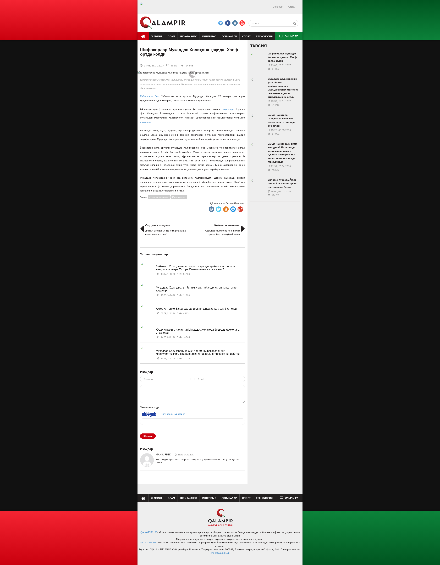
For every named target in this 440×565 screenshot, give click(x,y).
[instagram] (235, 23)
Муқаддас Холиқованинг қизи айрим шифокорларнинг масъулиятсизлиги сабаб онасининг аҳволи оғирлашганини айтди (198, 352)
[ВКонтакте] (211, 208)
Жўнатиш (148, 436)
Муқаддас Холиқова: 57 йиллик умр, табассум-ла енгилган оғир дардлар (196, 288)
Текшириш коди (149, 407)
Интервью (209, 36)
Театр (173, 65)
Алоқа (291, 6)
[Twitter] (218, 208)
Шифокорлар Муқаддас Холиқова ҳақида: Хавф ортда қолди (282, 57)
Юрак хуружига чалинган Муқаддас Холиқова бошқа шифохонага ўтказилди (197, 331)
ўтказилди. (146, 122)
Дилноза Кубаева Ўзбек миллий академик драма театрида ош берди (282, 183)
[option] (192, 72)
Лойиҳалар (229, 36)
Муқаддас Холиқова (158, 197)
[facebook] (220, 23)
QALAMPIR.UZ (148, 532)
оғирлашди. (228, 109)
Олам (171, 36)
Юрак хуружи (178, 197)
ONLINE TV (291, 36)
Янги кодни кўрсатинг (173, 413)
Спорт (246, 36)
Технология (264, 36)
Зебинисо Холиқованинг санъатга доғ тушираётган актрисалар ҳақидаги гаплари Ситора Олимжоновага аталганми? (196, 267)
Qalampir (278, 6)
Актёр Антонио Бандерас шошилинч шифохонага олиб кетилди (196, 308)
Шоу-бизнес (188, 36)
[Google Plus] (240, 208)
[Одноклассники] (225, 208)
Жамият (156, 36)
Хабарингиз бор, (150, 96)
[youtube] (242, 23)
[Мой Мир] (232, 208)
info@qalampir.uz (220, 552)
